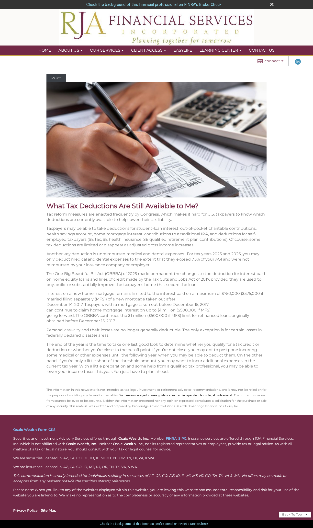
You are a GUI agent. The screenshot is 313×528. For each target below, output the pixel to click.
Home (44, 50)
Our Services (105, 50)
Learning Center (219, 50)
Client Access (147, 50)
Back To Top (292, 514)
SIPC (182, 438)
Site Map (48, 510)
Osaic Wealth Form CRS (34, 429)
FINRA (171, 438)
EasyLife (182, 50)
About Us (68, 50)
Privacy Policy (25, 510)
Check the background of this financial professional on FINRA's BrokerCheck (154, 4)
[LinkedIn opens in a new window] (298, 63)
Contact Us (262, 50)
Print (56, 78)
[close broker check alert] (272, 4)
